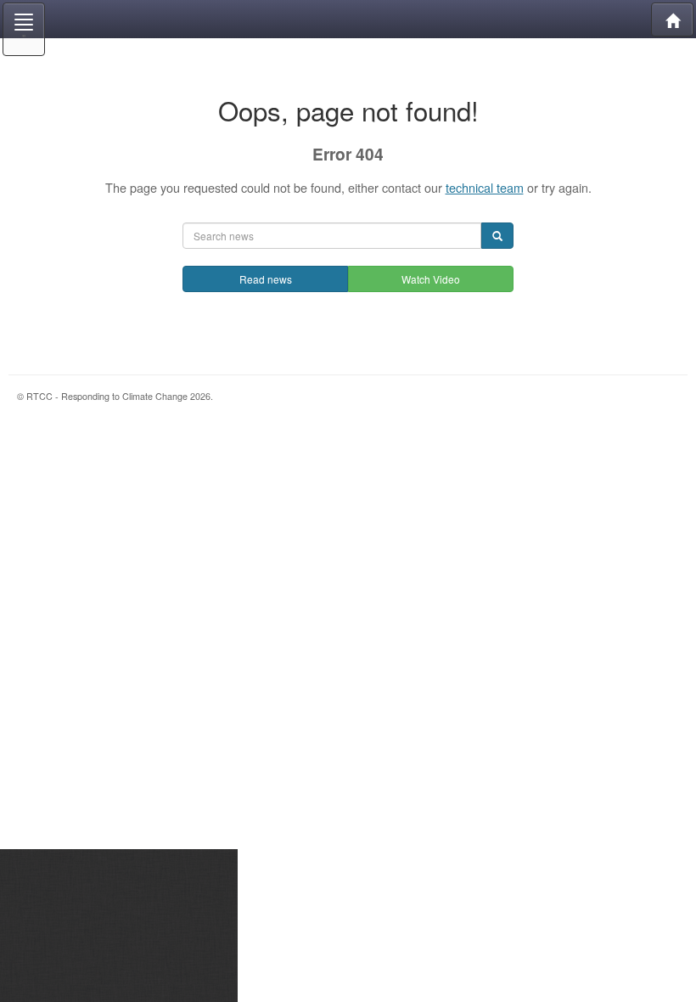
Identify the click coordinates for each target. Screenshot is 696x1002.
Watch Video (430, 279)
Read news (265, 279)
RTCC (348, 19)
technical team (485, 187)
